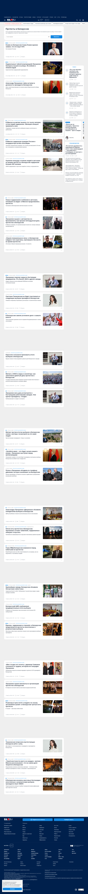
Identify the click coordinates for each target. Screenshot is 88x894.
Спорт (70, 825)
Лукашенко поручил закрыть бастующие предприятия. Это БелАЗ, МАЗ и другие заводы (23, 278)
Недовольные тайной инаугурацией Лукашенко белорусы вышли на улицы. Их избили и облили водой (23, 66)
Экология (71, 831)
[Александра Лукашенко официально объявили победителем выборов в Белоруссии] (52, 513)
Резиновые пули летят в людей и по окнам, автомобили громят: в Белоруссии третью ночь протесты (23, 704)
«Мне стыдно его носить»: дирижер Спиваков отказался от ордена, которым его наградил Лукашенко (23, 666)
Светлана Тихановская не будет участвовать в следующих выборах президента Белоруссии (23, 297)
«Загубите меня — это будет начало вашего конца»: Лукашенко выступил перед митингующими (21, 453)
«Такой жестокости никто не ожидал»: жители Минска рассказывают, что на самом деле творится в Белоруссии (23, 763)
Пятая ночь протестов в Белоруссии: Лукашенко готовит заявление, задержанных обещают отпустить (22, 530)
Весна (24, 829)
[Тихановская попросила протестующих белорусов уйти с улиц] (52, 745)
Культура (41, 829)
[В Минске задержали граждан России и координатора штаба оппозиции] (52, 145)
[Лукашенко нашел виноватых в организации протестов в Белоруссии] (52, 687)
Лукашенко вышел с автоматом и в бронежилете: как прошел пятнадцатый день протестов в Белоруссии (23, 220)
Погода (21, 17)
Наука (40, 835)
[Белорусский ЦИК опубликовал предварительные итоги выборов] (52, 610)
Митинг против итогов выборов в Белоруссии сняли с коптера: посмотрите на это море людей (23, 434)
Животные (25, 837)
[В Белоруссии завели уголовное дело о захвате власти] (52, 319)
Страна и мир (72, 829)
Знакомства (15, 17)
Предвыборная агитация (9, 833)
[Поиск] (77, 20)
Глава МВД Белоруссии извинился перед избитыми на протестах (21, 549)
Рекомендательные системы (50, 876)
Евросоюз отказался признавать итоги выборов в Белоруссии (20, 355)
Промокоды (64, 17)
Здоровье (25, 840)
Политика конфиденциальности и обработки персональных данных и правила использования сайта (63, 878)
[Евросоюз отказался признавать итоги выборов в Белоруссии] (52, 358)
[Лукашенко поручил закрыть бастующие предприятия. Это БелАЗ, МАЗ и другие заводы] (52, 281)
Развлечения (57, 835)
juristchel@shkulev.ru (33, 879)
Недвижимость (7, 17)
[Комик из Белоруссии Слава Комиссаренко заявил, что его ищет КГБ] (52, 48)
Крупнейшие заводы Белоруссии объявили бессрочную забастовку (22, 588)
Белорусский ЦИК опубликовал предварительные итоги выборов (18, 607)
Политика (56, 829)
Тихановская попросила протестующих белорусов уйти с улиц (20, 743)
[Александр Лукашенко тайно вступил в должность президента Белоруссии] (52, 87)
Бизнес (24, 827)
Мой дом (41, 833)
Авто (24, 825)
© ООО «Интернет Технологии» (25, 889)
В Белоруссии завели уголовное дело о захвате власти (23, 316)
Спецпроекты (72, 835)
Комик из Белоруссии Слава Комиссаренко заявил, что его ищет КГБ (22, 46)
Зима (40, 825)
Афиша (34, 17)
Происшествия (57, 831)
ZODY (55, 17)
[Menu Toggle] (4, 20)
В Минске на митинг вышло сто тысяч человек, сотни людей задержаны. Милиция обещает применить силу (23, 124)
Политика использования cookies (51, 874)
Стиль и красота (72, 827)
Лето (40, 831)
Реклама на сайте (8, 825)
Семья (55, 840)
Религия (56, 837)
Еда (23, 835)
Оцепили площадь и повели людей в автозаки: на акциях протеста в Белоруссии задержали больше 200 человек (23, 162)
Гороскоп (39, 17)
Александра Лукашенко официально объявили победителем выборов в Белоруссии (23, 510)
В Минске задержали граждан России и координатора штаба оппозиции (20, 142)
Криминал (41, 827)
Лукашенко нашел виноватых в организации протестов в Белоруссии (22, 684)
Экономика (71, 833)
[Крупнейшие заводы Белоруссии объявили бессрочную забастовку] (52, 591)
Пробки (51, 17)
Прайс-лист (6, 827)
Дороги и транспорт (27, 833)
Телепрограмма (27, 17)
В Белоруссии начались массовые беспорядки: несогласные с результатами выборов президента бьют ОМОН (23, 782)
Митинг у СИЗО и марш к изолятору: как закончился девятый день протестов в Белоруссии (21, 375)
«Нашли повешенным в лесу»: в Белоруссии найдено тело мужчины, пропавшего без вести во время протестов (23, 240)
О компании (7, 829)
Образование (42, 840)
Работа (55, 833)
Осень (55, 827)
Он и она (56, 825)
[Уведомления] (80, 20)
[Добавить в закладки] (61, 57)
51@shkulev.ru (17, 878)
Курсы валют (45, 17)
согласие (7, 886)
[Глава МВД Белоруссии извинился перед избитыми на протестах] (52, 551)
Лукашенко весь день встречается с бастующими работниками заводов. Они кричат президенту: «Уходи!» (21, 394)
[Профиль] (83, 20)
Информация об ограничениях (50, 872)
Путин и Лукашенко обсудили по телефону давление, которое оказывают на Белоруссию (23, 471)
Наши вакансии (7, 831)
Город (24, 831)
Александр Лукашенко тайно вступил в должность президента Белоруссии (20, 84)
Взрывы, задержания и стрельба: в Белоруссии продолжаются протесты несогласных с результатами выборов (23, 627)
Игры (58, 17)
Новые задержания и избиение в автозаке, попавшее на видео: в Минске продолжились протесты (22, 201)
